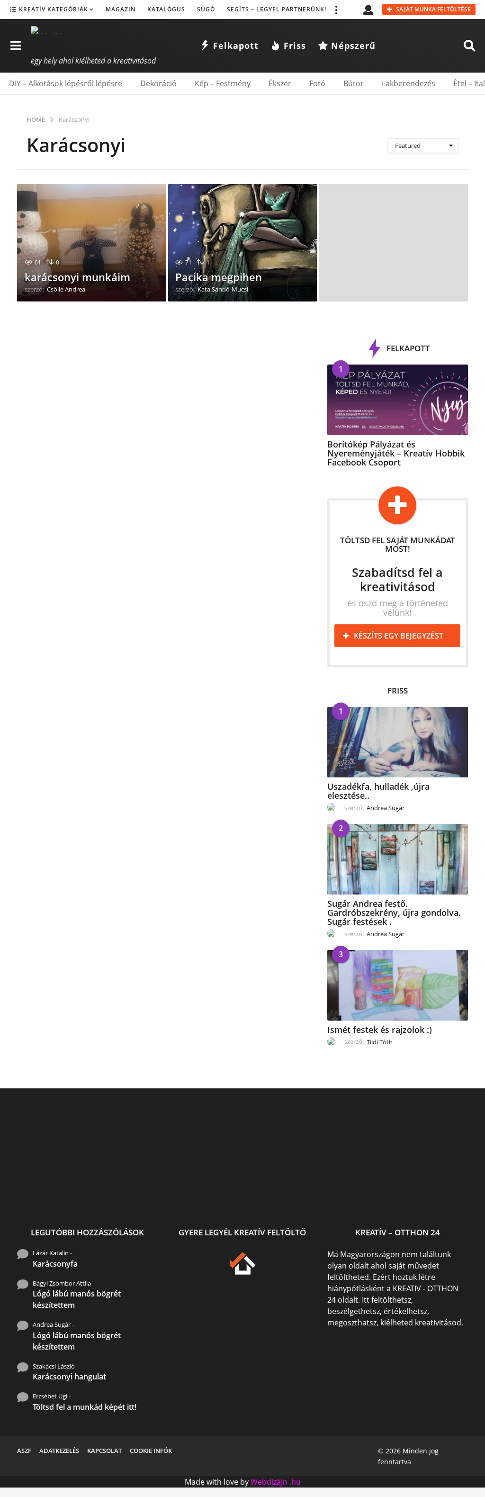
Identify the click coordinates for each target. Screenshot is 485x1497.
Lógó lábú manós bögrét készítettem (77, 1299)
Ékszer (280, 83)
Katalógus (166, 9)
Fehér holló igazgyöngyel (348, 1190)
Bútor (353, 83)
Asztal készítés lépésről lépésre (443, 1194)
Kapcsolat (104, 1450)
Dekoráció (158, 83)
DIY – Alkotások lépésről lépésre (65, 83)
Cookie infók (151, 1450)
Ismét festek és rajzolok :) (379, 1029)
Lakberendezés (408, 83)
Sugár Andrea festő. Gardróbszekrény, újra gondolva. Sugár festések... (159, 1198)
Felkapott (236, 45)
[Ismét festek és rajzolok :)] (397, 985)
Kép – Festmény (223, 83)
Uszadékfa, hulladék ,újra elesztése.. (378, 791)
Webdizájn (269, 1482)
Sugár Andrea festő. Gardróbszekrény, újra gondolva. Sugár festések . (394, 913)
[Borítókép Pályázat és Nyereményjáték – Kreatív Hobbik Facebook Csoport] (397, 400)
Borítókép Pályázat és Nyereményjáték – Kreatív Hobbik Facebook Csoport (396, 453)
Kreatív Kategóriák (53, 9)
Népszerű (353, 45)
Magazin (120, 9)
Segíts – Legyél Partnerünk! (276, 9)
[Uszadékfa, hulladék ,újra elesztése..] (397, 742)
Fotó (317, 83)
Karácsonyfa (55, 1264)
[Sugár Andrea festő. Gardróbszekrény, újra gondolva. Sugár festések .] (397, 859)
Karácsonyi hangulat (69, 1376)
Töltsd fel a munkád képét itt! (84, 1407)
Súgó (206, 9)
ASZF (24, 1450)
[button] (335, 9)
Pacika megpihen (218, 277)
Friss (295, 45)
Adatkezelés (59, 1450)
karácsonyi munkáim (77, 277)
